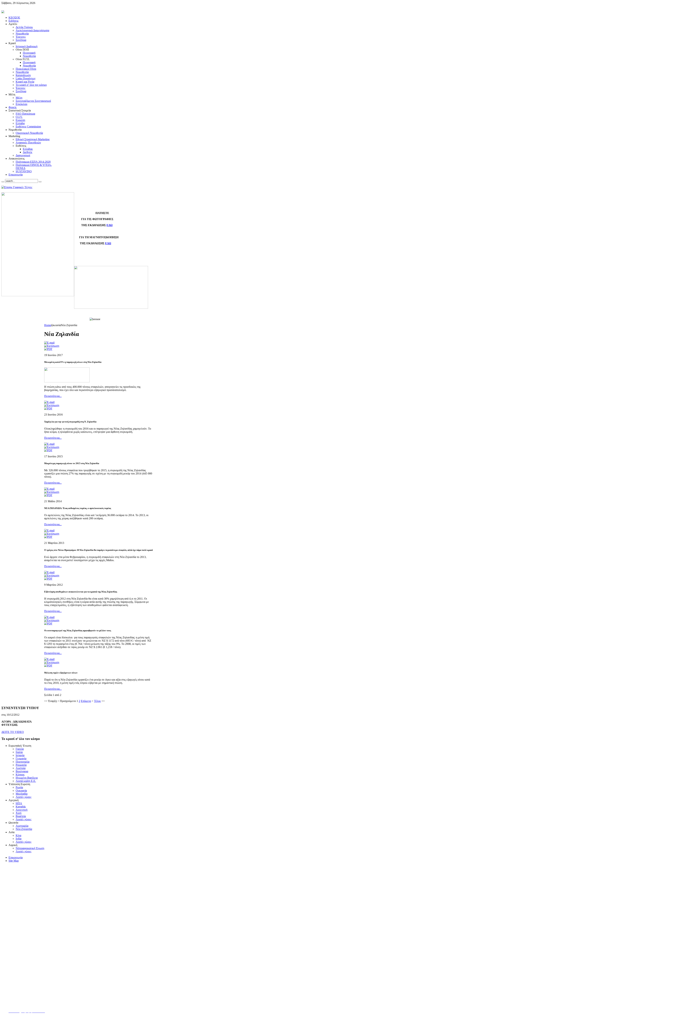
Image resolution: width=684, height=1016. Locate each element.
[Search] (2, 181)
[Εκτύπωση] (51, 345)
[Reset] (40, 181)
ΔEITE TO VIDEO (12, 731)
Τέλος (97, 700)
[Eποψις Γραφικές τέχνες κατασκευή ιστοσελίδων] (16, 187)
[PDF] (48, 349)
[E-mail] (49, 342)
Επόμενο (86, 700)
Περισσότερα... (53, 396)
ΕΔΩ (110, 225)
